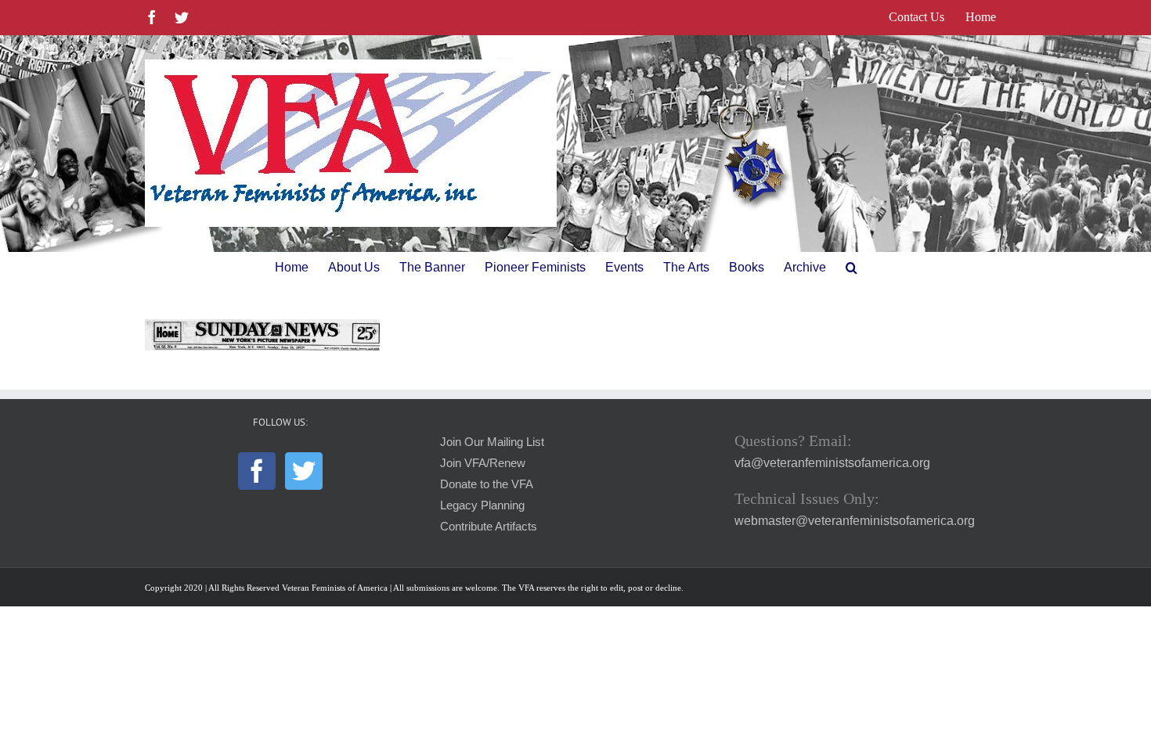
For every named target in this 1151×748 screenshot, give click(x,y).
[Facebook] (257, 471)
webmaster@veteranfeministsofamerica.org (854, 520)
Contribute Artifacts (488, 526)
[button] (851, 267)
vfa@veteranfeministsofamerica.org (832, 462)
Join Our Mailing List (492, 442)
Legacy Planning (482, 505)
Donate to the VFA (486, 484)
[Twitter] (304, 471)
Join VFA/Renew (482, 463)
